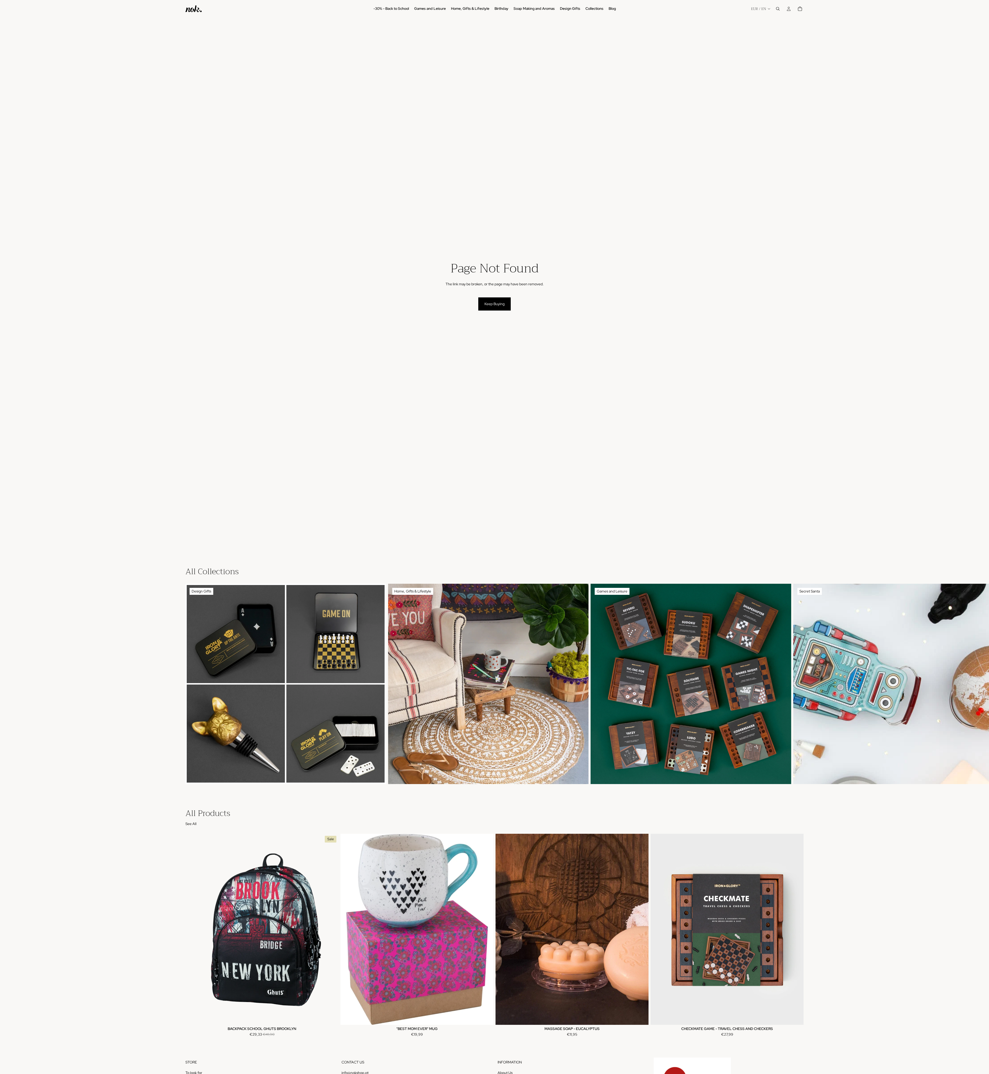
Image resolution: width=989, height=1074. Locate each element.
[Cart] (800, 8)
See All (191, 823)
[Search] (777, 8)
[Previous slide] (503, 929)
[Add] (330, 1016)
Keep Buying (494, 304)
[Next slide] (798, 684)
